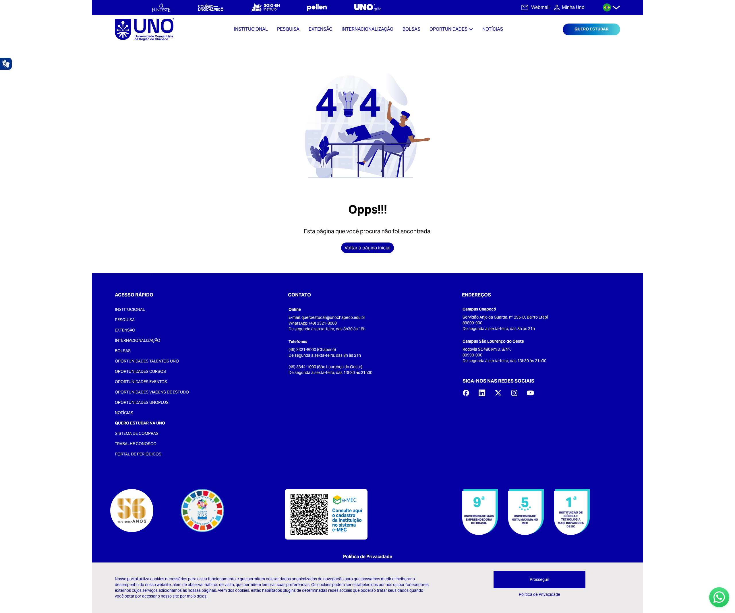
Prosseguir (539, 579)
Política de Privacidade (367, 557)
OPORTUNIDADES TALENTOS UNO (147, 361)
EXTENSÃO (125, 330)
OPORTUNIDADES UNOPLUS (142, 402)
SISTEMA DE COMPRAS (136, 433)
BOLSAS (123, 350)
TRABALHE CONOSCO (135, 443)
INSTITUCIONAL (130, 309)
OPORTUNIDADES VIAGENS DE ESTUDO (152, 392)
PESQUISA (125, 319)
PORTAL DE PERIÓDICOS (138, 454)
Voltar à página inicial (367, 248)
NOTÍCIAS (124, 412)
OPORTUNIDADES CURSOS (140, 371)
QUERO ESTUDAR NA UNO (140, 423)
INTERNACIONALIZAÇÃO (137, 340)
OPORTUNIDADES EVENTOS (141, 381)
